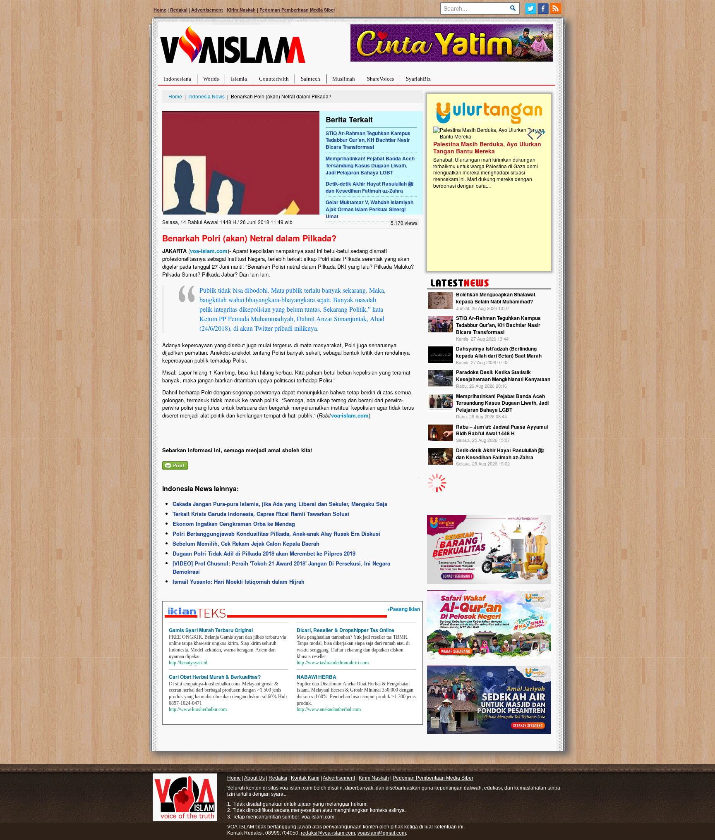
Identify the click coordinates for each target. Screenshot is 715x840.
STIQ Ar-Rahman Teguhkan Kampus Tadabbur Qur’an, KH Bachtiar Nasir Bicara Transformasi (368, 140)
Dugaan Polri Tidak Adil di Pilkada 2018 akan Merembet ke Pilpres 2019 (264, 553)
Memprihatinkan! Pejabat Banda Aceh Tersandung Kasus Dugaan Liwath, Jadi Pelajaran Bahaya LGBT (370, 165)
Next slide (539, 135)
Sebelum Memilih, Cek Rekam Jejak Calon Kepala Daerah (246, 543)
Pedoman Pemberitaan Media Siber (297, 10)
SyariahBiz (418, 79)
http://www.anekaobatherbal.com (329, 709)
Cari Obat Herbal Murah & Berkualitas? (215, 676)
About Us (254, 778)
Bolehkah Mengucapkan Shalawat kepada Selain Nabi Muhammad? (495, 298)
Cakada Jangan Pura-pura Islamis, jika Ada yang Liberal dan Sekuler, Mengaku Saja (280, 504)
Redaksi (178, 10)
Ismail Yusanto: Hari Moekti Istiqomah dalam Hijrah (239, 581)
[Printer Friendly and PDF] (175, 464)
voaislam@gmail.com (382, 833)
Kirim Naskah (241, 10)
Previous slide (530, 135)
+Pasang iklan (403, 609)
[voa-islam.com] (232, 47)
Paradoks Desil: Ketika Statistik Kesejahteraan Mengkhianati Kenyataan (503, 375)
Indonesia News (206, 96)
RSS (556, 8)
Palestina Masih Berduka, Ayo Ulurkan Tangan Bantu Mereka (487, 147)
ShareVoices (380, 79)
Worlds (211, 79)
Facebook (543, 8)
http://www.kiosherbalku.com (198, 709)
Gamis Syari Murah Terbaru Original (211, 630)
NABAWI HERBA (316, 676)
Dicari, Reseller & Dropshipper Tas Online (345, 630)
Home (160, 10)
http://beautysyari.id (188, 663)
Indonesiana (177, 79)
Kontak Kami (305, 778)
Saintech (310, 79)
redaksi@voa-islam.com (328, 833)
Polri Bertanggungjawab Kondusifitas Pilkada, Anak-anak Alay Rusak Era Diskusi (276, 533)
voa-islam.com (209, 251)
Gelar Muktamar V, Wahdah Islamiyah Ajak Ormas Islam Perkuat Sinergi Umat (369, 209)
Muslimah (343, 79)
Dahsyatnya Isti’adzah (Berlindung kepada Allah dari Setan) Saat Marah (499, 352)
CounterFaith (274, 79)
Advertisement (207, 10)
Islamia (239, 79)
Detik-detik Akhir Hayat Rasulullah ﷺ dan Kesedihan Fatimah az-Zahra (369, 187)
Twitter (530, 8)
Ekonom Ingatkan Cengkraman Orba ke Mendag (234, 523)
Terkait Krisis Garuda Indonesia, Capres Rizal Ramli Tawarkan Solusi (261, 514)
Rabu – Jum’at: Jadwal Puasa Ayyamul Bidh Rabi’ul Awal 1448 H (502, 430)
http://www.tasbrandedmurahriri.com (333, 663)
